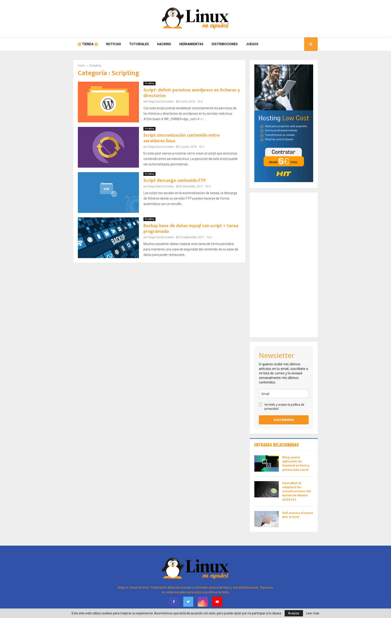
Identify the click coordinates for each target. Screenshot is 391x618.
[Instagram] (203, 602)
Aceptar (294, 613)
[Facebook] (174, 602)
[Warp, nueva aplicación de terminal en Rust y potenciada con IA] (266, 463)
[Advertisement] (283, 265)
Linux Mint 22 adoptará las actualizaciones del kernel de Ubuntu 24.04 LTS (296, 491)
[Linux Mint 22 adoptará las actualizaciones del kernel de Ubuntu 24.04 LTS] (266, 489)
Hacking (164, 44)
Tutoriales (139, 44)
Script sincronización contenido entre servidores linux (181, 138)
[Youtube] (217, 602)
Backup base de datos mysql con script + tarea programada (190, 228)
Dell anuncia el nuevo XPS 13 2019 (297, 515)
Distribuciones (225, 44)
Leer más (312, 613)
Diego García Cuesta (161, 101)
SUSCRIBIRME (284, 420)
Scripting (149, 83)
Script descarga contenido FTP (174, 180)
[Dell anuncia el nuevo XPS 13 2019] (266, 519)
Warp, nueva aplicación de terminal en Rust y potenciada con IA (295, 463)
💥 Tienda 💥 (87, 44)
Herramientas (191, 44)
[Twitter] (188, 602)
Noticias (113, 44)
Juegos (252, 44)
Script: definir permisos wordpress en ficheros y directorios (191, 93)
